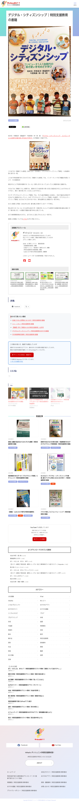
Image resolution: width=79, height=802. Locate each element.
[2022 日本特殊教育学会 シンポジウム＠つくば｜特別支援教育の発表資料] (39, 393)
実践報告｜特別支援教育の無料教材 (18, 782)
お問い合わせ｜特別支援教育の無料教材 (53, 786)
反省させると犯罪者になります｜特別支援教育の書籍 (28, 320)
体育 (41, 617)
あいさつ (43, 601)
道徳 (41, 655)
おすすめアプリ (45, 605)
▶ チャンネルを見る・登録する (22, 355)
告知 (37, 279)
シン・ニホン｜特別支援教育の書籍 (23, 324)
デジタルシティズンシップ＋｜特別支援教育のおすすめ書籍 (30, 331)
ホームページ (11, 772)
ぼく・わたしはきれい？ (17, 576)
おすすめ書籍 (13, 120)
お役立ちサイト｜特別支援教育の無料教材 (54, 772)
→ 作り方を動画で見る (16, 361)
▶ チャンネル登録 (39, 539)
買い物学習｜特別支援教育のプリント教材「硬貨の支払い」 (26, 696)
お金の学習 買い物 (15, 555)
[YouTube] (29, 260)
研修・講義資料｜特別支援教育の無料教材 (54, 782)
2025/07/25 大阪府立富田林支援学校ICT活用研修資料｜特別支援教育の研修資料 (17, 284)
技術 (41, 630)
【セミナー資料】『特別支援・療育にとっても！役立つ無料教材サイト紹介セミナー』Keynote (37, 564)
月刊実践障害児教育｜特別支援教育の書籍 (25, 334)
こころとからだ (13, 613)
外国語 (10, 626)
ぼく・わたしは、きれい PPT (19, 561)
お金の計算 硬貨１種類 (17, 582)
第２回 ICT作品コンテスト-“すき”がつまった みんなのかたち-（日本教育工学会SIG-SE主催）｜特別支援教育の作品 (46, 286)
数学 (41, 634)
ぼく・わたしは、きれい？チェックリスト (22, 570)
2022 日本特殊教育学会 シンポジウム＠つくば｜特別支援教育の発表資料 (38, 402)
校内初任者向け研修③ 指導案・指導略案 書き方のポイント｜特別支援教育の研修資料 (61, 285)
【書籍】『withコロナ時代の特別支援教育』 (21, 512)
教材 (9, 634)
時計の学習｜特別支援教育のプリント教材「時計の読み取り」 (27, 674)
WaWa (10, 601)
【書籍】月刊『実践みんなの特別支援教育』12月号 (28, 327)
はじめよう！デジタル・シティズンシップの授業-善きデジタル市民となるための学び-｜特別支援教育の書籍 (55, 478)
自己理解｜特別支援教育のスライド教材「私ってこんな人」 (26, 679)
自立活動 (11, 655)
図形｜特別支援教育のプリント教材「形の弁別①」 (23, 707)
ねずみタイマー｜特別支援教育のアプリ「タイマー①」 (25, 685)
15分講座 (11, 596)
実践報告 (43, 626)
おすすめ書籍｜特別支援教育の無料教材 (19, 786)
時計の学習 (13, 579)
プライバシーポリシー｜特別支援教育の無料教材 (22, 790)
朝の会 (10, 638)
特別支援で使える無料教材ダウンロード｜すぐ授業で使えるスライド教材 (22, 777)
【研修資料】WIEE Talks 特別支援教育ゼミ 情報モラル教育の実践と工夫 (31, 284)
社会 (9, 647)
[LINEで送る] (26, 127)
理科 (9, 643)
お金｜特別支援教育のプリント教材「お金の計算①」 (24, 690)
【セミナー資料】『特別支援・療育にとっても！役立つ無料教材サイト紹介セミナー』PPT (35, 573)
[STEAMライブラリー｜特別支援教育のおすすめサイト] (60, 393)
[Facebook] (24, 260)
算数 (41, 647)
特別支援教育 (28, 515)
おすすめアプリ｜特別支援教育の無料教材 (54, 776)
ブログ (42, 613)
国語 (41, 622)
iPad (22, 279)
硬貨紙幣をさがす (15, 558)
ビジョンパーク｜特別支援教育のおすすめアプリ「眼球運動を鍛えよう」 (30, 712)
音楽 (9, 659)
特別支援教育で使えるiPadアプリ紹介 (20, 701)
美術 (9, 651)
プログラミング (55, 447)
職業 (41, 651)
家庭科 (10, 630)
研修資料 (43, 643)
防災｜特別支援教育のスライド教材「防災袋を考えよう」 (25, 718)
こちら (25, 219)
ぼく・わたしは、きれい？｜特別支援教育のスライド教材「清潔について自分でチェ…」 (35, 669)
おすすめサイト (13, 609)
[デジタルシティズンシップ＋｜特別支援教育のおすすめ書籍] (18, 393)
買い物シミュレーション (17, 567)
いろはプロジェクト (14, 605)
